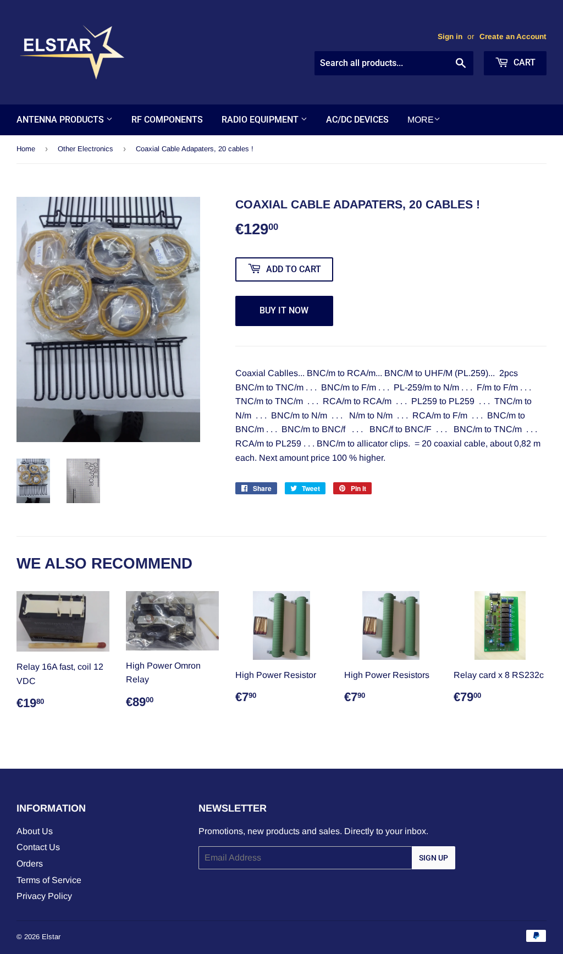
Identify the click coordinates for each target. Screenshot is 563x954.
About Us (34, 831)
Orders (29, 863)
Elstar (51, 937)
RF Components (167, 119)
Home (25, 149)
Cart (523, 62)
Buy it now (284, 310)
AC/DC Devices (357, 119)
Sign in (450, 36)
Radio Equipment (261, 119)
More (420, 119)
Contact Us (38, 847)
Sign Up (433, 857)
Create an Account (513, 36)
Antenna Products (61, 119)
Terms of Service (48, 880)
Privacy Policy (44, 896)
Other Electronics (85, 149)
